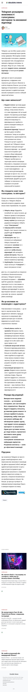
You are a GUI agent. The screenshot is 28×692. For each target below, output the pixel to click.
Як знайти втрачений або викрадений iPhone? (10, 654)
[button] (2, 2)
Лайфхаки (4, 8)
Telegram (5, 500)
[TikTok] (15, 689)
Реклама (4, 683)
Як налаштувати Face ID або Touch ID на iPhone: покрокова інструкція (12, 614)
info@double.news (6, 680)
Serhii (6, 27)
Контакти (5, 685)
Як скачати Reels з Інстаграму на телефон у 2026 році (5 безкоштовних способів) (13, 576)
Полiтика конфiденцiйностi (8, 682)
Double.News (14, 674)
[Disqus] (14, 524)
